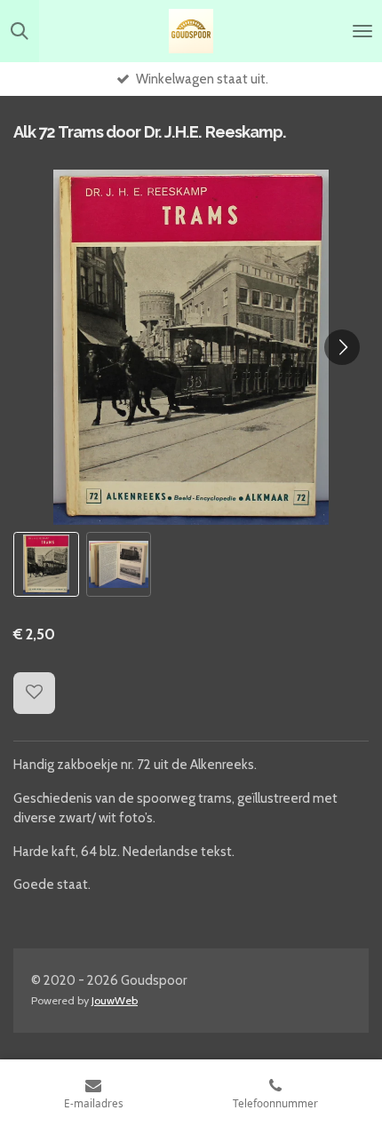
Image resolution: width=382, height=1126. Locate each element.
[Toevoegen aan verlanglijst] (34, 693)
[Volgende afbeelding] (342, 347)
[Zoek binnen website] (19, 31)
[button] (46, 565)
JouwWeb (115, 1000)
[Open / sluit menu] (362, 31)
